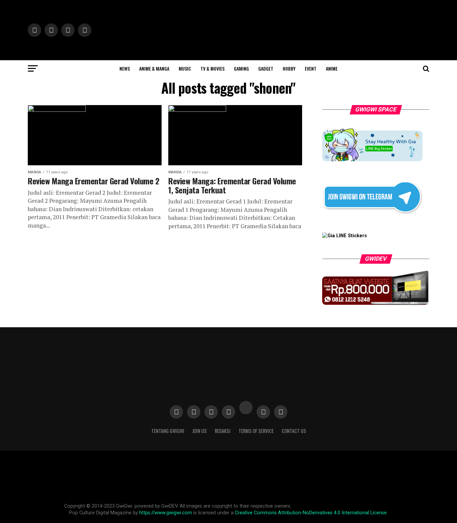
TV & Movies (212, 68)
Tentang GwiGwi (167, 430)
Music (185, 68)
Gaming (241, 68)
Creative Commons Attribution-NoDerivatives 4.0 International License (311, 513)
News (124, 68)
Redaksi (223, 430)
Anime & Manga (154, 68)
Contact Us (294, 430)
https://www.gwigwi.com (165, 513)
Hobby (289, 68)
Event (310, 68)
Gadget (265, 68)
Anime (332, 68)
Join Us (199, 430)
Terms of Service (256, 430)
